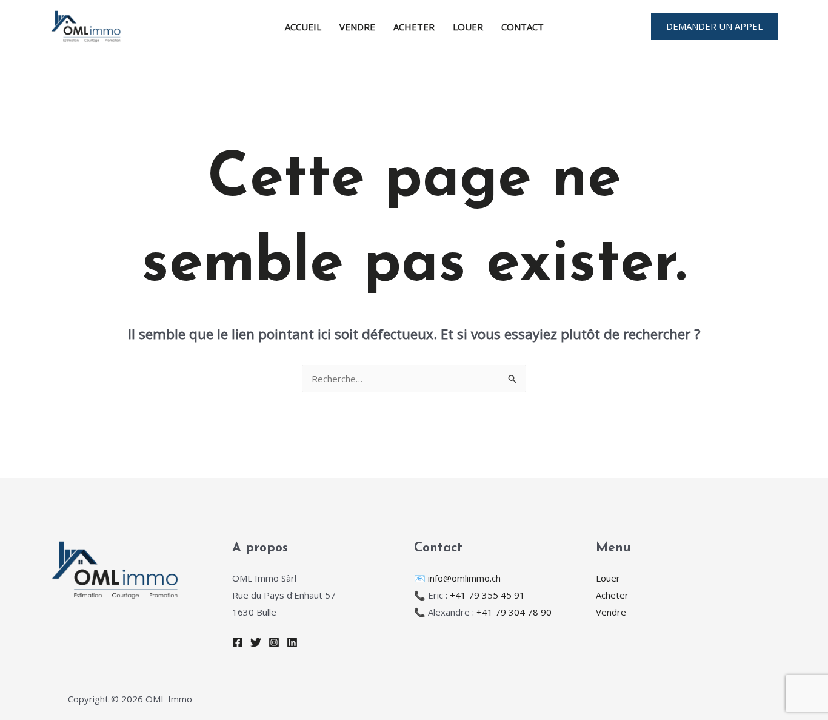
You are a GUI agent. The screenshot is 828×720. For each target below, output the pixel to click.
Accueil (303, 27)
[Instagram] (274, 642)
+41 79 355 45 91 (487, 595)
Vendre (357, 27)
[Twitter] (255, 642)
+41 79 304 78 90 (514, 612)
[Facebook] (237, 642)
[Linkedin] (292, 642)
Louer (468, 27)
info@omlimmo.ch (464, 578)
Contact (522, 27)
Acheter (414, 27)
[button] (714, 26)
